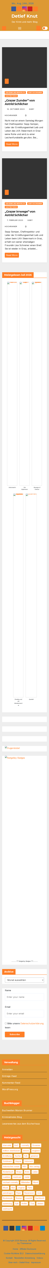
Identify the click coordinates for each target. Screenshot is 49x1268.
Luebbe (6, 1177)
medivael (17, 1177)
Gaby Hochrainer (35, 92)
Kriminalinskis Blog (12, 1117)
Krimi (27, 1172)
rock (39, 1193)
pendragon (8, 1193)
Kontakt (9, 1258)
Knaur (19, 1172)
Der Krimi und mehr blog (15, 92)
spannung (7, 1203)
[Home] (4, 28)
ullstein (40, 1203)
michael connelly (10, 1182)
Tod (32, 1203)
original (21, 1187)
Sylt (16, 1203)
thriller (24, 1203)
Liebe (35, 1172)
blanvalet (7, 1145)
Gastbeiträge (11, 96)
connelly (25, 1145)
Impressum (36, 1262)
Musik (5, 1187)
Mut (13, 1187)
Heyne (18, 1161)
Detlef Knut (24, 16)
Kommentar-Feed (11, 1082)
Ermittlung (7, 1156)
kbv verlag (34, 1166)
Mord (35, 1182)
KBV (25, 1166)
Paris (30, 1187)
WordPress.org (10, 1089)
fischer (18, 1156)
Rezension (29, 1193)
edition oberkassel (11, 1150)
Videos (40, 1258)
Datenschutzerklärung (32, 1023)
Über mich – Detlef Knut (18, 1262)
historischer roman (11, 1166)
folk (26, 1156)
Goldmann (7, 1161)
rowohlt (28, 1198)
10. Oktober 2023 (16, 109)
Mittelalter (25, 1182)
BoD (16, 1145)
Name (8, 990)
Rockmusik (8, 1198)
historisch (28, 1161)
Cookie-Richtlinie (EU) (14, 1253)
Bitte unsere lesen (24, 1025)
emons (26, 1150)
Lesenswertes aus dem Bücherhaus (21, 1123)
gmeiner (34, 1156)
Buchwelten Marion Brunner (17, 1110)
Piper (18, 1193)
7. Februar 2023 (15, 220)
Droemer (36, 1145)
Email (7, 1007)
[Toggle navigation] (20, 28)
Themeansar (26, 1243)
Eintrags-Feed (9, 1076)
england (36, 1150)
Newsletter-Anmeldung (24, 1258)
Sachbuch (39, 1198)
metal (27, 1177)
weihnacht (7, 1209)
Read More (12, 144)
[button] (34, 28)
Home (15, 1249)
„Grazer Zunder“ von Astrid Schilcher (20, 102)
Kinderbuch (8, 1172)
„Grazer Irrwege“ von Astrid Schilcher (20, 213)
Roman (19, 1198)
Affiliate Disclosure (28, 1249)
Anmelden (7, 1069)
